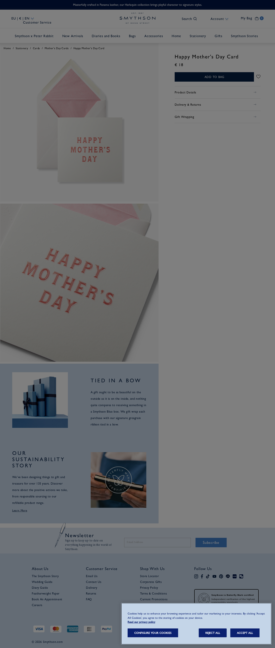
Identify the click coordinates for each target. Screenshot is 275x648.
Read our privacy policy (141, 622)
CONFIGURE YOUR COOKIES (152, 632)
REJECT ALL (212, 632)
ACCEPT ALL (245, 632)
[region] (196, 624)
